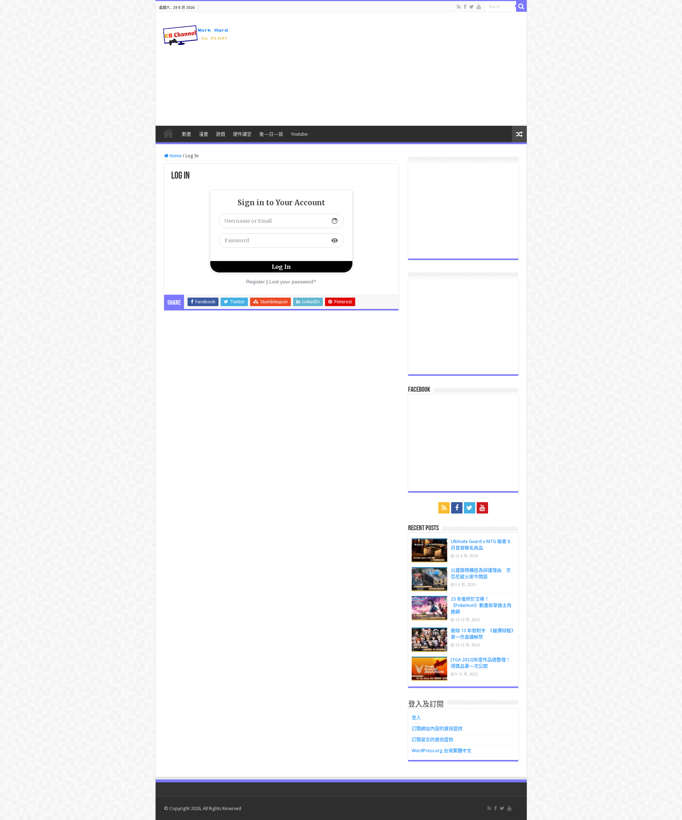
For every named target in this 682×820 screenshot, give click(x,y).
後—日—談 (271, 134)
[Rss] (458, 6)
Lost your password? (292, 281)
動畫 (186, 134)
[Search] (521, 6)
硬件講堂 (242, 134)
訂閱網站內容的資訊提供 (437, 728)
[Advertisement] (392, 69)
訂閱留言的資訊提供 (432, 739)
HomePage (168, 133)
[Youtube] (479, 6)
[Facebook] (465, 6)
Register (255, 281)
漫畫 (203, 134)
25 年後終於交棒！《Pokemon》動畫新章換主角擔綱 (481, 605)
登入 (416, 717)
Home (175, 155)
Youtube (299, 134)
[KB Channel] (194, 33)
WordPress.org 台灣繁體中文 (441, 750)
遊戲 (220, 134)
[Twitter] (472, 6)
